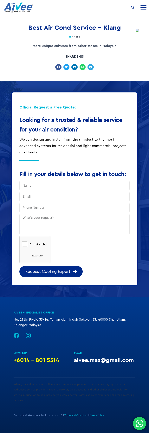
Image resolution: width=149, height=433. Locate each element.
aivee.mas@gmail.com (104, 360)
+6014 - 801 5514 (36, 360)
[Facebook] (16, 335)
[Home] (70, 37)
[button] (58, 67)
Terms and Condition (75, 415)
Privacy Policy (96, 415)
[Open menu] (143, 7)
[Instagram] (28, 335)
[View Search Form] (132, 7)
